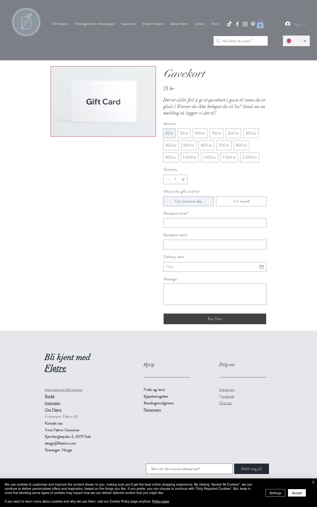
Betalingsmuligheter (159, 403)
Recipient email (176, 213)
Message (170, 279)
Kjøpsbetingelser (156, 396)
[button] (260, 23)
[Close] (313, 482)
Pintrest (225, 403)
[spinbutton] (175, 179)
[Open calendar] (261, 267)
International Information (63, 389)
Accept (297, 493)
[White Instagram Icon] (245, 24)
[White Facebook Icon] (237, 24)
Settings (275, 493)
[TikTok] (229, 24)
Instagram (226, 389)
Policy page (160, 501)
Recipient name (175, 235)
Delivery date (173, 256)
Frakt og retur (154, 389)
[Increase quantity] (183, 179)
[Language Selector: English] (296, 41)
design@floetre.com (60, 443)
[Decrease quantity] (167, 179)
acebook (228, 396)
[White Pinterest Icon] (253, 24)
